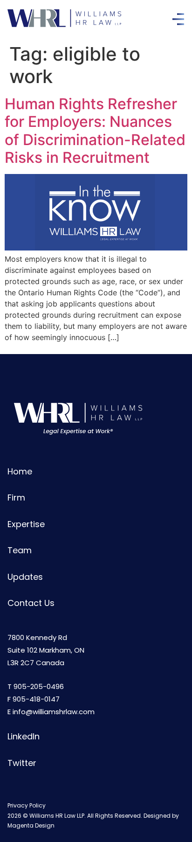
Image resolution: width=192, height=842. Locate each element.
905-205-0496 (39, 686)
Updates (25, 577)
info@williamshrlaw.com (54, 712)
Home (19, 471)
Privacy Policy (26, 805)
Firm (16, 497)
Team (19, 550)
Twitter (21, 763)
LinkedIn (23, 736)
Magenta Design (31, 825)
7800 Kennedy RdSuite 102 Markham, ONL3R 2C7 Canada (45, 650)
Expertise (26, 524)
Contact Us (31, 603)
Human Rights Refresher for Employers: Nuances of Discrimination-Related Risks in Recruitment (95, 131)
